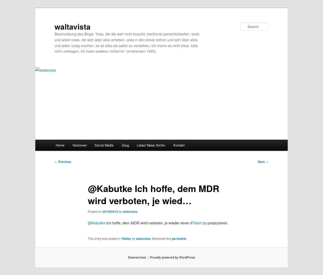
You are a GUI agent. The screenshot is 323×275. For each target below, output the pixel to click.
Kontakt (179, 145)
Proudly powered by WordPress (172, 257)
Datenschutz (137, 257)
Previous (63, 161)
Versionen (79, 145)
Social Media (104, 145)
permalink (179, 238)
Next (263, 161)
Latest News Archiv (151, 145)
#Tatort (196, 222)
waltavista (73, 26)
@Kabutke (96, 222)
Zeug (125, 145)
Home (60, 145)
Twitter (126, 238)
